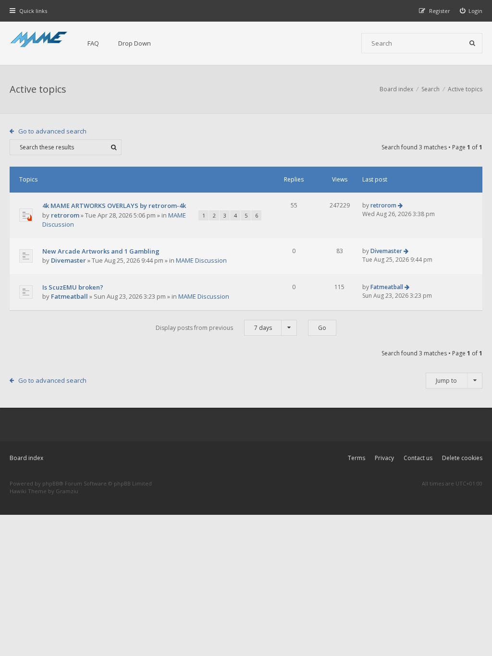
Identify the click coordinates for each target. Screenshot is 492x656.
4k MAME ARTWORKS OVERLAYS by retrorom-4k (114, 205)
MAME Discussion (201, 260)
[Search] (472, 43)
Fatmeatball (69, 296)
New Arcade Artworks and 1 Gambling (101, 251)
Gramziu (67, 491)
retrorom (65, 215)
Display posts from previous (214, 328)
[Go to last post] (400, 205)
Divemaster (68, 260)
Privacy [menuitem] (384, 458)
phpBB (50, 483)
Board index (26, 458)
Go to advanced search (52, 131)
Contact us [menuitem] (418, 458)
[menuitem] (471, 10)
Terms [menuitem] (356, 458)
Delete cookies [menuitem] (462, 458)
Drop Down (134, 43)
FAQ (93, 43)
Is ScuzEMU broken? (72, 287)
